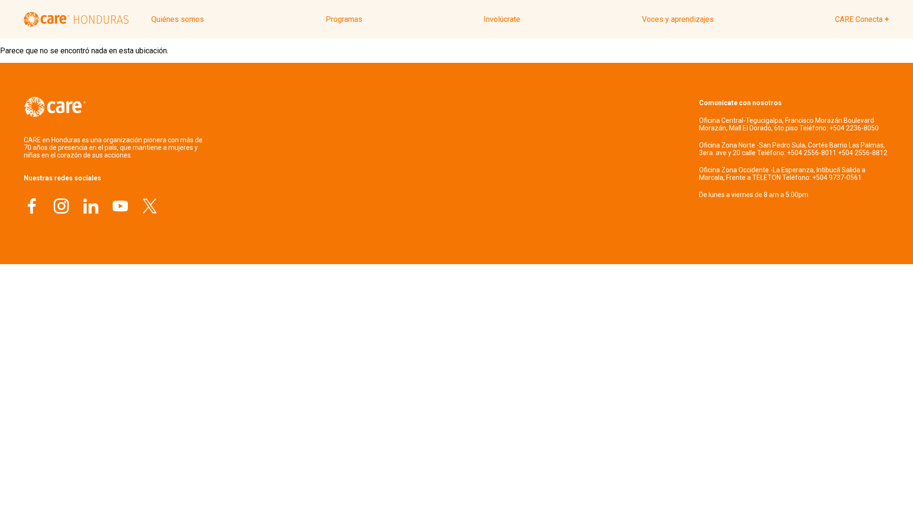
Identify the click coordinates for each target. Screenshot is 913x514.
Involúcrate (502, 19)
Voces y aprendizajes (678, 19)
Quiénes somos (177, 19)
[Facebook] (32, 207)
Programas (344, 19)
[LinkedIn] (91, 207)
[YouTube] (120, 207)
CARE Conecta (859, 19)
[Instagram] (61, 207)
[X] (150, 207)
